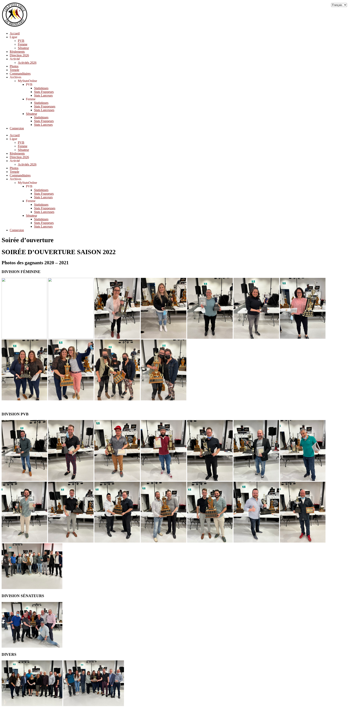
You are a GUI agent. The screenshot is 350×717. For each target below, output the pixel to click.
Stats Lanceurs (43, 95)
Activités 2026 (27, 62)
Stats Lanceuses (44, 110)
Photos (14, 66)
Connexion (17, 128)
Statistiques (41, 88)
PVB (21, 40)
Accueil (15, 33)
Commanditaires (20, 73)
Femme (22, 44)
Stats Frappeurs (44, 92)
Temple (14, 70)
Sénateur (23, 48)
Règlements (17, 51)
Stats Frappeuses (44, 106)
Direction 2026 (19, 55)
